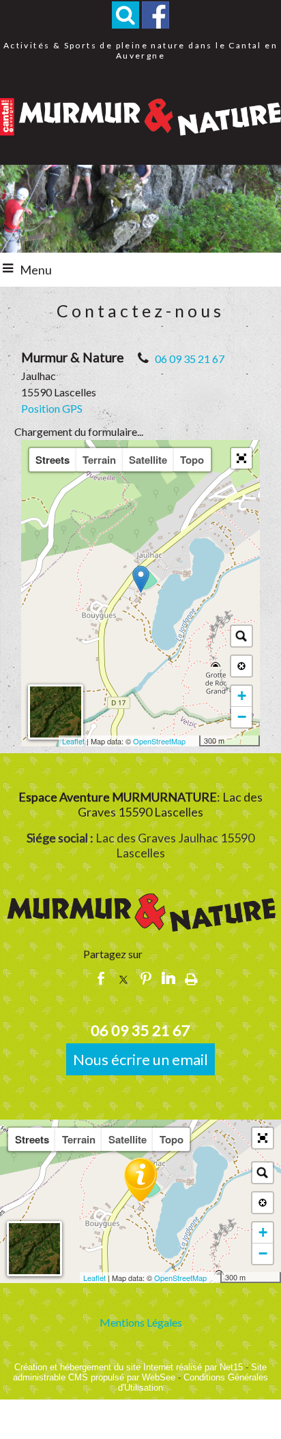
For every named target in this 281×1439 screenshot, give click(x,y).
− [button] (241, 716)
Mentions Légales (141, 1322)
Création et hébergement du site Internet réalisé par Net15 (128, 1367)
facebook (101, 976)
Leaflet (73, 741)
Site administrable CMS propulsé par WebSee (140, 1372)
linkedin (168, 976)
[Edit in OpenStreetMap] (194, 741)
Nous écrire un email (140, 1059)
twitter (123, 976)
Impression (191, 977)
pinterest (146, 976)
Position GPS (52, 408)
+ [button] (241, 695)
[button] (125, 15)
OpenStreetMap (159, 741)
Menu (36, 269)
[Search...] (241, 636)
